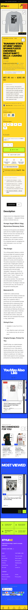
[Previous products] (22, 428)
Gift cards (4, 567)
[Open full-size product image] (23, 12)
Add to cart (15, 149)
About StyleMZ (5, 574)
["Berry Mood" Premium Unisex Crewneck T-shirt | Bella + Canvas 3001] (20, 439)
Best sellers (4, 560)
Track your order (18, 556)
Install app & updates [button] (14, 599)
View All (13, 377)
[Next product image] (23, 22)
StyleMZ (6, 61)
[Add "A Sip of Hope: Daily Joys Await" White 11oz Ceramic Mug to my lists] (20, 481)
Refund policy (18, 560)
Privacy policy (18, 576)
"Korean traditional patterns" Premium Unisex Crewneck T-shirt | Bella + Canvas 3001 (12, 405)
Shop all (3, 556)
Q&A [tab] (19, 204)
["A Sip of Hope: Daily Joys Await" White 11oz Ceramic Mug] (12, 485)
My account (4, 579)
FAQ (16, 565)
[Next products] (24, 512)
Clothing (4, 562)
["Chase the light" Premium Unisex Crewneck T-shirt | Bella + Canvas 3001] (8, 439)
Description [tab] (11, 204)
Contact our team (7, 548)
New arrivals (4, 558)
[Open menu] (25, 6)
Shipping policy (18, 562)
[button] (20, 383)
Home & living (5, 565)
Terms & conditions (6, 576)
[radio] (5, 115)
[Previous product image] (4, 22)
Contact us (17, 567)
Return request (18, 558)
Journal (16, 574)
